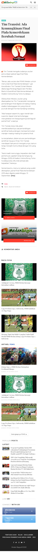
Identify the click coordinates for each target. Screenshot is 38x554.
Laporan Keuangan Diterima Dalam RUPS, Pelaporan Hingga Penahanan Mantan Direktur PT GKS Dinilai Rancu (22, 467)
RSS (34, 537)
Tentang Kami (10, 535)
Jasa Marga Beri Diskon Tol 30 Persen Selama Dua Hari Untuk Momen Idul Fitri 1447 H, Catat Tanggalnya (23, 480)
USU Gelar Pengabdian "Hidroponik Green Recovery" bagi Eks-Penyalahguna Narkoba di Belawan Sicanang (23, 459)
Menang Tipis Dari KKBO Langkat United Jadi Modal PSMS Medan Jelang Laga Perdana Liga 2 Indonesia (18, 336)
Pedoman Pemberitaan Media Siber (16, 537)
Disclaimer (28, 535)
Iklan (20, 535)
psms (6, 186)
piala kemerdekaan (15, 186)
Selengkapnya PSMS (18, 434)
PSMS (3, 20)
